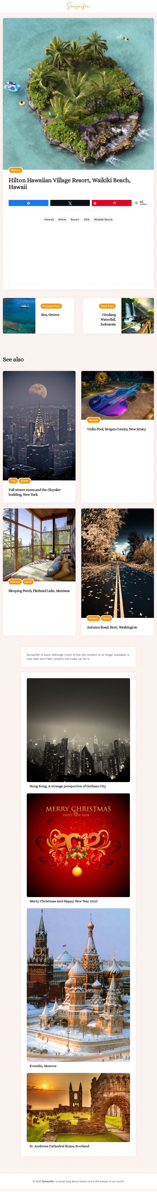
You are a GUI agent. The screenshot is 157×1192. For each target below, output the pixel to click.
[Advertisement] (78, 257)
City (13, 480)
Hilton (62, 219)
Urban (24, 480)
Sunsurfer (48, 1181)
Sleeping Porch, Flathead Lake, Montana (39, 591)
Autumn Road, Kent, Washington (112, 627)
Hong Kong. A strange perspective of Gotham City (68, 786)
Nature (15, 170)
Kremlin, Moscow (43, 1066)
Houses (93, 420)
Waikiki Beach (103, 219)
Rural (28, 581)
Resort (75, 219)
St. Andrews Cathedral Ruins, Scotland (59, 1146)
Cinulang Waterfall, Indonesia (108, 319)
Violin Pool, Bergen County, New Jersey (116, 429)
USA (86, 219)
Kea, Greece (50, 315)
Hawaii (49, 219)
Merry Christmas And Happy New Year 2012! (64, 901)
